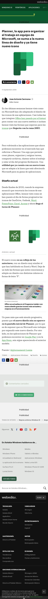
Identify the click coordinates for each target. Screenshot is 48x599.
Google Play (30, 337)
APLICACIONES (34, 7)
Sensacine (28, 525)
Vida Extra (28, 513)
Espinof (27, 528)
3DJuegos (28, 510)
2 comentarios (10, 82)
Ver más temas (9, 479)
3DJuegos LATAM (31, 573)
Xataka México (8, 573)
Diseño (35, 355)
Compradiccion (8, 561)
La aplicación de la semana (13, 462)
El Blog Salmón (30, 555)
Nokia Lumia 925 (31, 462)
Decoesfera (7, 558)
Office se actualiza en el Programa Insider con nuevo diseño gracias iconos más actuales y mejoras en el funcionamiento (24, 306)
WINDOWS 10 (7, 7)
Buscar (45, 488)
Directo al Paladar (9, 540)
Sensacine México (31, 576)
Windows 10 (29, 471)
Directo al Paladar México (12, 583)
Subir (39, 497)
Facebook (19, 82)
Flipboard (28, 82)
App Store (7, 340)
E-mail (32, 82)
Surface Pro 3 (8, 467)
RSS (30, 429)
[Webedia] (42, 1)
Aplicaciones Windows (19, 355)
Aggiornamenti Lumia (21, 350)
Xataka (5, 510)
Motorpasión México (32, 583)
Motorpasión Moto (31, 543)
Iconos (44, 355)
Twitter (23, 82)
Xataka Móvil (7, 513)
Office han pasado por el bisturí (30, 118)
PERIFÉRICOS (20, 7)
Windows (6, 449)
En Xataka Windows (11, 301)
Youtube (21, 429)
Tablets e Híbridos (32, 453)
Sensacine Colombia (32, 579)
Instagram (26, 429)
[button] (21, 99)
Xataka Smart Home (10, 519)
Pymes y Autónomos (32, 558)
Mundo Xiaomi (8, 523)
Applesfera (6, 516)
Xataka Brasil (7, 576)
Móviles (28, 449)
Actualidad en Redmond (12, 458)
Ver (25, 395)
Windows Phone (9, 453)
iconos (5, 128)
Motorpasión (29, 540)
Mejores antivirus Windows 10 (30, 420)
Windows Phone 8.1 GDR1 (34, 467)
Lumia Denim (8, 471)
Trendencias (7, 555)
